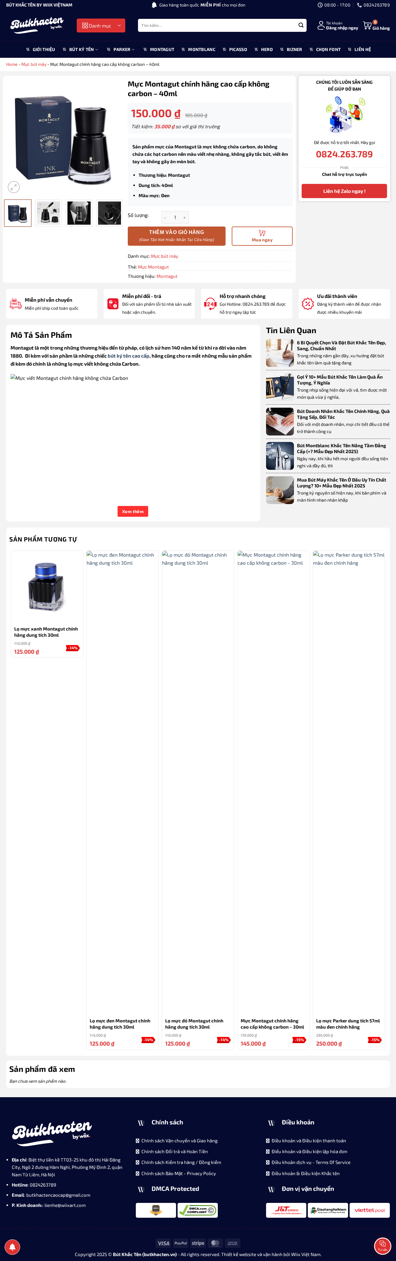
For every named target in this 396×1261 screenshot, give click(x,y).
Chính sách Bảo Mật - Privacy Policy (178, 1173)
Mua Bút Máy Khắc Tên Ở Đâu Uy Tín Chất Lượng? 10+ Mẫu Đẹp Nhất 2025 (341, 483)
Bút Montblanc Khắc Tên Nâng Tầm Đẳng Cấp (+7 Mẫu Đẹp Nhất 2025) (341, 448)
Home (12, 64)
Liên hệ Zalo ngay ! (344, 191)
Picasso (238, 49)
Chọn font (328, 49)
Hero (267, 49)
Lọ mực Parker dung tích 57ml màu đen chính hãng (348, 1024)
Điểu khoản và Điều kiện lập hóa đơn (309, 1151)
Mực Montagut (153, 267)
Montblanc (201, 49)
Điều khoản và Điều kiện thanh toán (309, 1140)
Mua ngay (262, 239)
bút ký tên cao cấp (128, 356)
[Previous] (15, 136)
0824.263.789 (344, 154)
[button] (101, 25)
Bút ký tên (81, 49)
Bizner (294, 49)
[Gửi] (301, 25)
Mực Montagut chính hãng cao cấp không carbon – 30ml (272, 1024)
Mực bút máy (33, 64)
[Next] (111, 136)
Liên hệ (363, 49)
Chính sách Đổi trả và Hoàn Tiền (174, 1151)
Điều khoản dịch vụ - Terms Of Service (311, 1162)
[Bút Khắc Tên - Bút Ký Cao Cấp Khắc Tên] (37, 25)
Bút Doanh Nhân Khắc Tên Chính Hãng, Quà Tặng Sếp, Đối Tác (343, 414)
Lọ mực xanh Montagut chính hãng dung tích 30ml (46, 632)
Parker (122, 49)
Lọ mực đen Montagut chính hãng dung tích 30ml (120, 1024)
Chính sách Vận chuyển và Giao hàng (179, 1140)
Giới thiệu (44, 49)
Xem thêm (133, 511)
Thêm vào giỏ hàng (176, 232)
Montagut (162, 49)
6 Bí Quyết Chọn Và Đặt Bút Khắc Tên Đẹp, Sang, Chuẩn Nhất (341, 345)
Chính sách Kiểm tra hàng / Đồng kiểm (181, 1162)
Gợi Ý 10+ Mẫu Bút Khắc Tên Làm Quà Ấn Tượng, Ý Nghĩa (340, 380)
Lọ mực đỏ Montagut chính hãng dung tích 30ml (194, 1024)
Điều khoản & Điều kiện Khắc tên (306, 1173)
